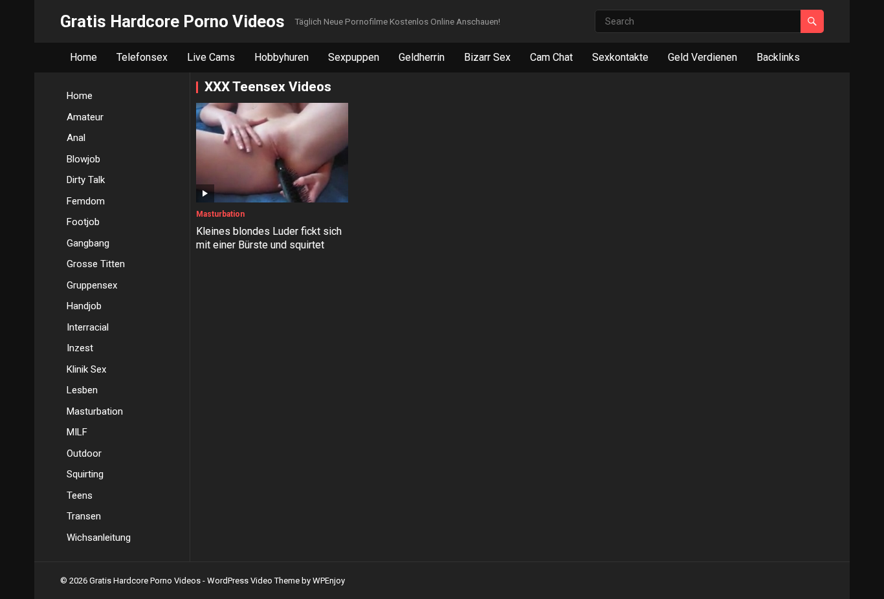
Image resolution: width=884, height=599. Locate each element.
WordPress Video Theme (253, 580)
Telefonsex (142, 57)
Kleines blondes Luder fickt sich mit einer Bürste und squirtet (269, 238)
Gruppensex (92, 285)
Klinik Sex (86, 369)
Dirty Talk (86, 180)
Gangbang (88, 243)
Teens (80, 495)
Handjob (84, 306)
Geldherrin (422, 57)
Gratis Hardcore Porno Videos (172, 21)
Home (83, 57)
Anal (76, 138)
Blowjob (83, 159)
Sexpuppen (353, 57)
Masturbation (95, 411)
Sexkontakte (620, 57)
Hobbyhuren (281, 57)
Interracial (88, 327)
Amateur (85, 117)
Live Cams (211, 57)
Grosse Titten (96, 264)
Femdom (86, 201)
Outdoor (84, 453)
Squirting (85, 474)
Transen (84, 516)
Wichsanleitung (99, 537)
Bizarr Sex (487, 57)
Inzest (80, 348)
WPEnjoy (329, 580)
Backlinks (778, 57)
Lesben (82, 390)
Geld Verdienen (702, 57)
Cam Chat (551, 57)
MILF (77, 432)
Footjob (83, 222)
